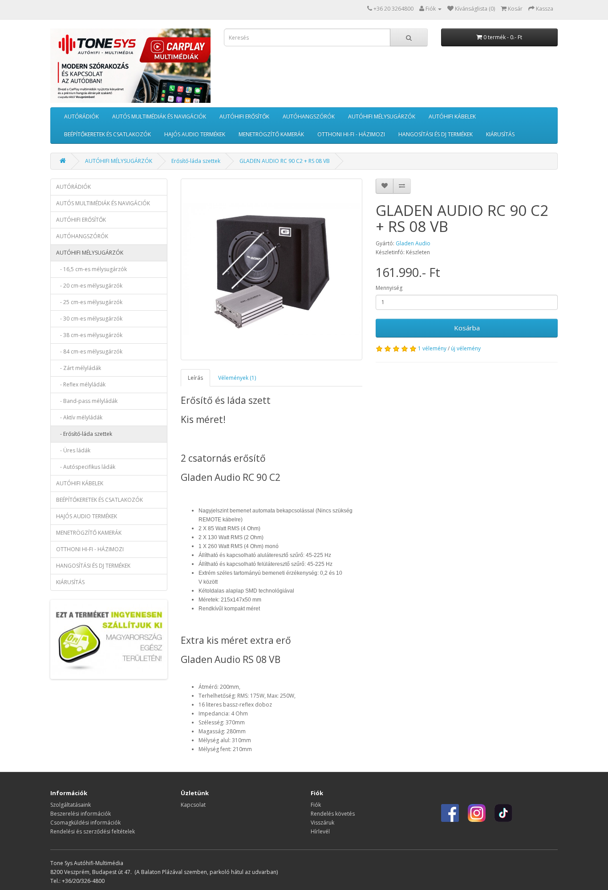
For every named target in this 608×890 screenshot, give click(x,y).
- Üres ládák (73, 450)
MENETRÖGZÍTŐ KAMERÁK (271, 134)
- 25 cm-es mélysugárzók (89, 302)
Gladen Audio (413, 243)
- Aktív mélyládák (79, 417)
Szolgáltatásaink (70, 805)
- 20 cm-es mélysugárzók (89, 285)
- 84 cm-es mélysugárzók (89, 351)
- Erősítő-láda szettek (84, 434)
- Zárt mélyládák (78, 368)
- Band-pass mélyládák (87, 401)
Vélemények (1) (237, 378)
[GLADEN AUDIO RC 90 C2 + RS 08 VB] (272, 270)
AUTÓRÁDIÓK (81, 116)
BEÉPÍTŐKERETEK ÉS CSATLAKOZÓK (107, 134)
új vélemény (466, 348)
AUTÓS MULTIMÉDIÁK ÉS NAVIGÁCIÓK (159, 116)
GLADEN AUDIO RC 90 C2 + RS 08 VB (284, 161)
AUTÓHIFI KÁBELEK (452, 116)
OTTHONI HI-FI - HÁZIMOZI (351, 134)
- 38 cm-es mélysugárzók (89, 335)
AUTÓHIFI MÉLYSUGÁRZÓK (381, 116)
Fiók (316, 805)
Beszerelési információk (80, 813)
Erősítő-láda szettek (195, 161)
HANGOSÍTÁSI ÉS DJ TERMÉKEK (435, 134)
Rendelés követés (333, 813)
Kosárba (467, 327)
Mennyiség (389, 288)
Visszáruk (322, 822)
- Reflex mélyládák (80, 384)
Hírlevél (320, 831)
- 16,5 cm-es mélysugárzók (91, 269)
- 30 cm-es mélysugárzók (89, 318)
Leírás (195, 378)
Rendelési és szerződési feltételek (92, 831)
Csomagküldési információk (85, 822)
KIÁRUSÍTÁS (500, 134)
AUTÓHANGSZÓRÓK (309, 116)
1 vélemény (432, 348)
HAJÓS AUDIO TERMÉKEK (194, 134)
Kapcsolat (193, 805)
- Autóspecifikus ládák (85, 467)
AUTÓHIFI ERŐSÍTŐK (244, 116)
